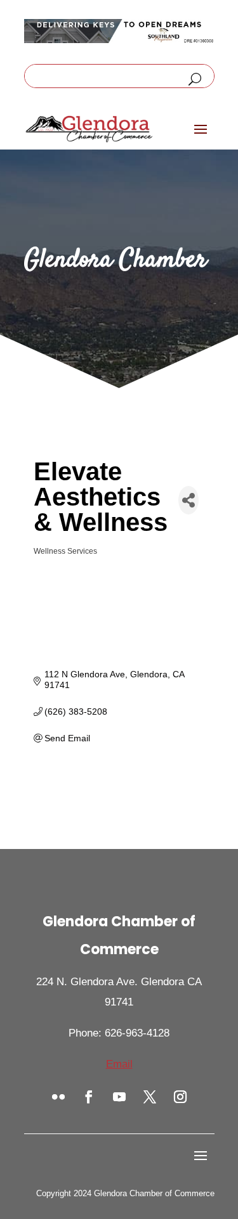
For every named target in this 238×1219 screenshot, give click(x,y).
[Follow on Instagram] (180, 1096)
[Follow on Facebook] (89, 1096)
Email (119, 1064)
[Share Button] (188, 500)
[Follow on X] (149, 1096)
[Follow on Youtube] (119, 1096)
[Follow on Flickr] (58, 1096)
